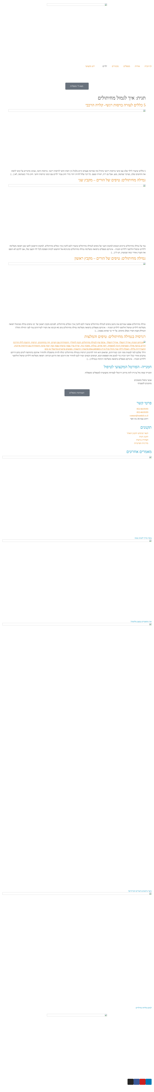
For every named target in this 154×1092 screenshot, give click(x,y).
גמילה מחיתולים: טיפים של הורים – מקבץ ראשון (110, 258)
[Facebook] (137, 1082)
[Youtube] (143, 1082)
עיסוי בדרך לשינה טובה (143, 538)
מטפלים (126, 66)
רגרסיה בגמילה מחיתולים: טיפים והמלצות (115, 336)
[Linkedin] (149, 1082)
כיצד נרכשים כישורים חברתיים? (140, 891)
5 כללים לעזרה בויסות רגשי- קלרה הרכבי (116, 105)
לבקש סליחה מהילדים (144, 1008)
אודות (137, 66)
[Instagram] (131, 1082)
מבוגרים (115, 66)
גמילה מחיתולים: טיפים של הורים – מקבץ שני (112, 180)
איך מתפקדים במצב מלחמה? (141, 622)
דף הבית (148, 66)
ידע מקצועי (90, 66)
